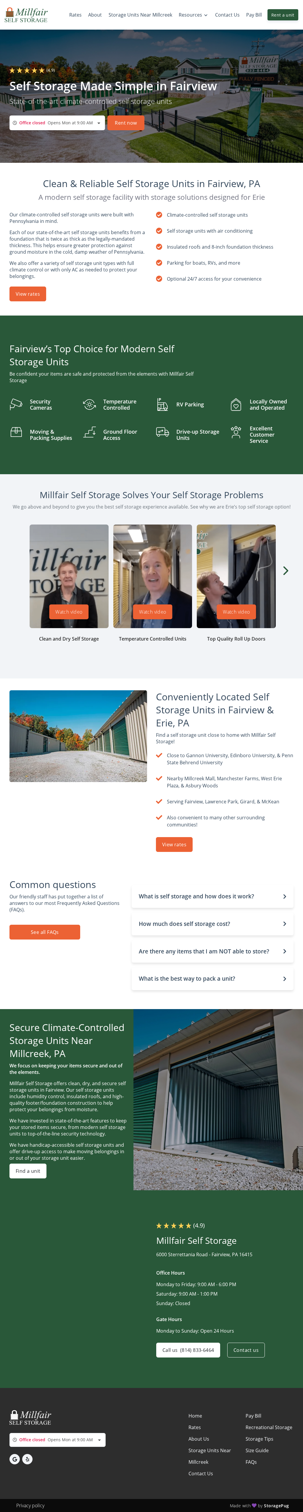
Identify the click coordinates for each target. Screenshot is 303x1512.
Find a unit (28, 1171)
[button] (213, 896)
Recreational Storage (269, 1427)
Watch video (69, 612)
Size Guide (257, 1450)
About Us (198, 1439)
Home (195, 1416)
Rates (194, 1427)
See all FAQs (45, 932)
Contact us (246, 1350)
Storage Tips (259, 1439)
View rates (28, 294)
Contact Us (200, 1473)
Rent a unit (282, 15)
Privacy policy (30, 1505)
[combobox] (57, 122)
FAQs (251, 1462)
